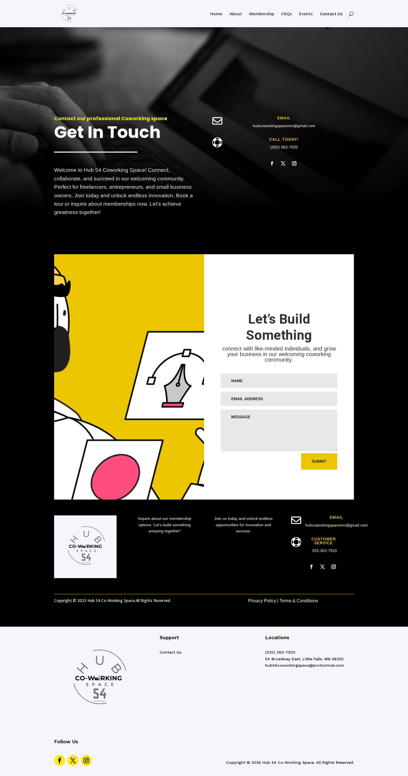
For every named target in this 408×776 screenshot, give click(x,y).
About (236, 14)
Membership (261, 14)
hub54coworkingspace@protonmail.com (304, 665)
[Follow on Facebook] (272, 163)
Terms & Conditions (298, 600)
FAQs (286, 14)
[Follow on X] (283, 163)
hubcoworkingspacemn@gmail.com (284, 126)
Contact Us (331, 14)
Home (216, 14)
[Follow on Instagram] (294, 163)
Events (306, 14)
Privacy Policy (262, 600)
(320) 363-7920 (284, 147)
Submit (319, 461)
